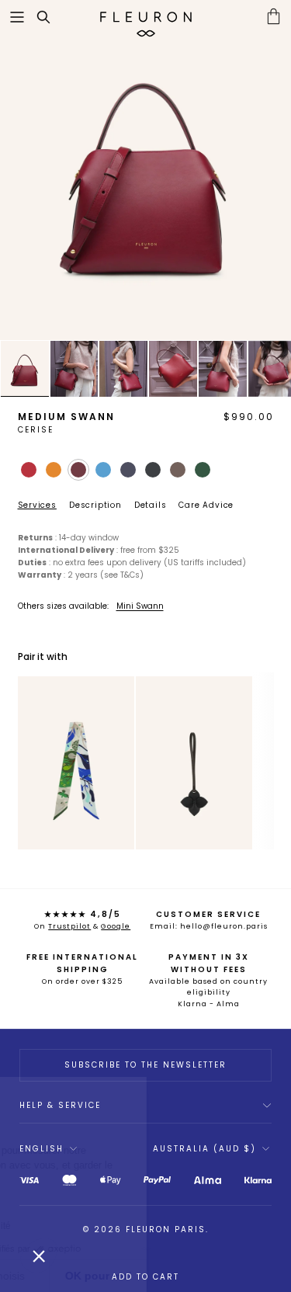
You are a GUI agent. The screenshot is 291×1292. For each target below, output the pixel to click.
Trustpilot (69, 926)
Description (95, 505)
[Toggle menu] (17, 17)
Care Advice (206, 505)
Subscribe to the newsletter (145, 1065)
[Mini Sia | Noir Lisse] (194, 763)
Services (37, 505)
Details (150, 505)
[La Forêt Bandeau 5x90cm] (76, 763)
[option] (145, 170)
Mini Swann (140, 606)
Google (115, 926)
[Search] (51, 17)
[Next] (122, 763)
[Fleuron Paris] (145, 17)
